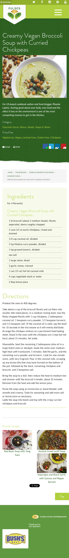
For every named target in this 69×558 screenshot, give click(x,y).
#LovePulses (5, 2)
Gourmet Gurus (10, 127)
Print (18, 147)
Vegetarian (8, 137)
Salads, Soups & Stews (38, 127)
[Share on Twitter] (51, 146)
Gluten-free (43, 137)
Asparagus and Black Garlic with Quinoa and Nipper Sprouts (52, 478)
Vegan (18, 137)
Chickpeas (55, 137)
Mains (23, 127)
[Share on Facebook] (45, 146)
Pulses (14, 15)
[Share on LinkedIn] (57, 146)
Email (7, 147)
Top (62, 496)
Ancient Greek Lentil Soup (51, 451)
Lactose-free (29, 137)
